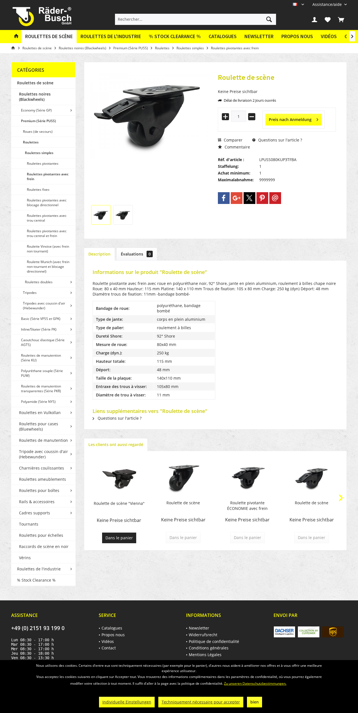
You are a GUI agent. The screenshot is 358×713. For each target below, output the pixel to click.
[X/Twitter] (249, 198)
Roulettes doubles (39, 282)
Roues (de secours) (38, 131)
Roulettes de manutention (43, 440)
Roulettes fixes (38, 189)
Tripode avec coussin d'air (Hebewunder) (43, 454)
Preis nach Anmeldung (290, 119)
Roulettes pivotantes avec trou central (47, 218)
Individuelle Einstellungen (126, 702)
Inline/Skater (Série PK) (38, 329)
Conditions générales (209, 648)
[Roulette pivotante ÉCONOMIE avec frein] (247, 477)
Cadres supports (34, 512)
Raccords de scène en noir (44, 546)
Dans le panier (119, 537)
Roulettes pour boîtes (39, 490)
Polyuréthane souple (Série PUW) (42, 373)
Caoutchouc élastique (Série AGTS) (43, 342)
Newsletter (259, 36)
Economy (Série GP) (36, 110)
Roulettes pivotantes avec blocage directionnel (47, 202)
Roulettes (31, 142)
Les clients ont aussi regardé (115, 444)
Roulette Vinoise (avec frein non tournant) (48, 249)
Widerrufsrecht (203, 634)
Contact (109, 648)
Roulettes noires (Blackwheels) (35, 96)
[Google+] (236, 198)
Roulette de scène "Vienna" (119, 503)
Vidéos (329, 36)
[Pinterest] (262, 198)
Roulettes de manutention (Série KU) (41, 358)
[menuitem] (327, 4)
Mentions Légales (205, 654)
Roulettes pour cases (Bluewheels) (38, 426)
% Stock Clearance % (36, 580)
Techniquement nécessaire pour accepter (201, 702)
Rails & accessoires (37, 501)
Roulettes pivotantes (42, 163)
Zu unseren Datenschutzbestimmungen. (255, 683)
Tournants (28, 524)
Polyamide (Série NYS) (38, 401)
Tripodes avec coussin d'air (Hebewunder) (44, 305)
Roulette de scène (183, 502)
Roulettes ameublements (42, 479)
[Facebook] (224, 198)
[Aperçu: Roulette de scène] (101, 215)
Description (99, 254)
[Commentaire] (277, 85)
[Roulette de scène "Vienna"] (119, 478)
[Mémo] (328, 19)
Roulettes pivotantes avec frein (48, 176)
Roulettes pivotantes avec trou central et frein (47, 233)
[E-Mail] (275, 198)
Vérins (25, 557)
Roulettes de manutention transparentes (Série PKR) (41, 388)
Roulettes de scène (35, 82)
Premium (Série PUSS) (38, 121)
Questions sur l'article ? (279, 140)
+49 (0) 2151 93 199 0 (38, 628)
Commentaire (236, 147)
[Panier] (341, 19)
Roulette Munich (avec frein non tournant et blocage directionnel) (48, 266)
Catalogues (223, 36)
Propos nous (297, 36)
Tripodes (30, 292)
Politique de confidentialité (214, 641)
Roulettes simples (39, 152)
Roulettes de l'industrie (39, 569)
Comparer (232, 140)
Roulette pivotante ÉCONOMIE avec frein (247, 505)
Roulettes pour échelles (41, 535)
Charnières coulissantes (41, 468)
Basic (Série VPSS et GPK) (40, 318)
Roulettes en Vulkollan (40, 412)
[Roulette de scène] (183, 477)
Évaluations (136, 254)
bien (254, 702)
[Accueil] (16, 36)
